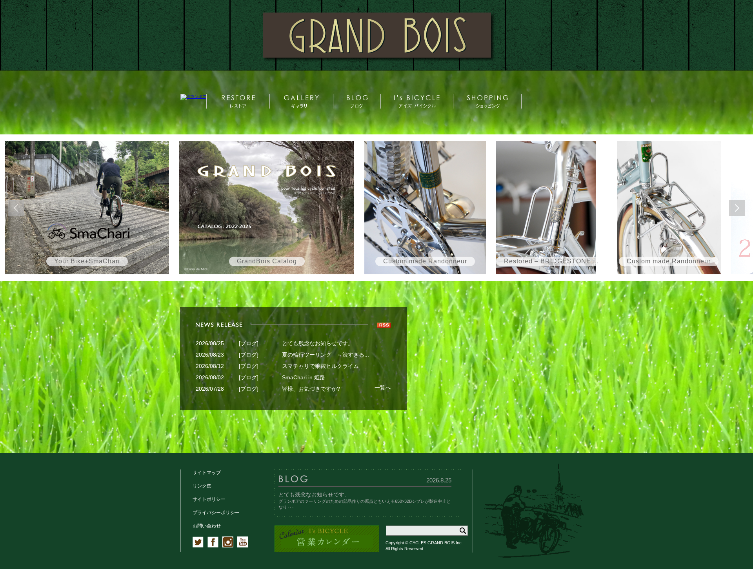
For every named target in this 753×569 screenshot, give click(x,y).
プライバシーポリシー (216, 512)
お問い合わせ (207, 526)
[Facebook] (212, 546)
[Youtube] (242, 546)
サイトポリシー (209, 499)
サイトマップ (207, 472)
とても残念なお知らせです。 (317, 343)
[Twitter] (198, 546)
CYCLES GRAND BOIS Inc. (436, 542)
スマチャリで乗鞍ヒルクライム (320, 366)
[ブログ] (248, 343)
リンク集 (202, 486)
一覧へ (383, 387)
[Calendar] (327, 550)
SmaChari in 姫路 (303, 377)
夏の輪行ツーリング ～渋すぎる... (325, 355)
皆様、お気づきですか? (311, 389)
